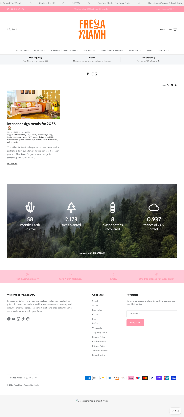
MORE (149, 50)
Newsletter (97, 309)
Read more (12, 163)
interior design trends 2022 (43, 137)
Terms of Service (100, 350)
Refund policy (98, 355)
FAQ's (95, 323)
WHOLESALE (135, 50)
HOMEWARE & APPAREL (112, 50)
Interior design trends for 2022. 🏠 (31, 125)
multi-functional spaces (15, 139)
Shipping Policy (99, 332)
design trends (31, 134)
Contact (95, 314)
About (95, 305)
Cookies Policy (99, 341)
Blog (94, 319)
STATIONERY (89, 50)
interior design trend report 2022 (19, 137)
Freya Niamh (18, 385)
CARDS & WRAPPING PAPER (64, 50)
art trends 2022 (19, 134)
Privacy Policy (98, 346)
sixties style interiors (50, 139)
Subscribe (135, 322)
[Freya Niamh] (92, 29)
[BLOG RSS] (176, 85)
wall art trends (12, 142)
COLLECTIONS (21, 50)
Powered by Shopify (31, 385)
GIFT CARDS (163, 50)
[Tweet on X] (168, 85)
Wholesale (97, 328)
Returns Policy (98, 337)
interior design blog (45, 134)
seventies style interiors (33, 139)
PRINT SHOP (40, 50)
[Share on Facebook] (172, 85)
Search (95, 300)
